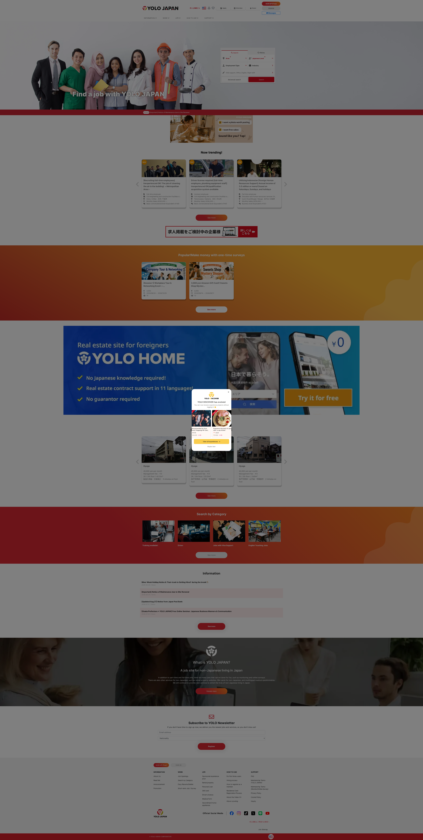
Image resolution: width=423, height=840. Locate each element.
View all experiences (211, 441)
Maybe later (211, 446)
